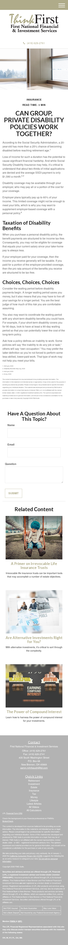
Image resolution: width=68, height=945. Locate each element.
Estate (34, 787)
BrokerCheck (7, 821)
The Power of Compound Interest (34, 711)
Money (34, 797)
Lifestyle (34, 800)
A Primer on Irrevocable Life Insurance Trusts (34, 565)
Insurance (34, 790)
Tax (34, 793)
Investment (34, 784)
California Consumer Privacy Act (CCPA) (26, 855)
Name (11, 425)
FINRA (13, 921)
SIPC (20, 921)
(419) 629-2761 (36, 43)
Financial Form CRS (14, 813)
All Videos (34, 807)
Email (10, 444)
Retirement (34, 780)
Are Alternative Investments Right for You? (34, 639)
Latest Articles (34, 803)
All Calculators (34, 810)
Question (10, 464)
